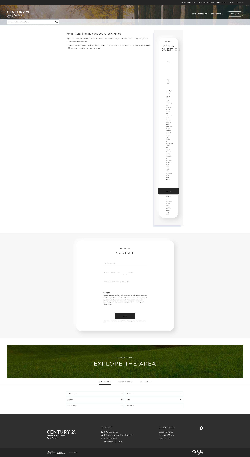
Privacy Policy (107, 304)
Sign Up (240, 2)
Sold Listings (72, 394)
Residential (130, 405)
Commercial (131, 394)
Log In (233, 2)
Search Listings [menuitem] (199, 14)
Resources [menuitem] (216, 14)
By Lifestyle (145, 382)
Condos (70, 399)
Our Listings (105, 382)
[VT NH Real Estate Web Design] (197, 452)
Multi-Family (72, 405)
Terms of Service (142, 321)
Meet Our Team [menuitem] (166, 435)
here (102, 45)
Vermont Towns (125, 382)
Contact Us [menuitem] (164, 438)
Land (128, 399)
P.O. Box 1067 (113, 440)
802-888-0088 (189, 2)
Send (169, 191)
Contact (235, 14)
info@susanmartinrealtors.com (213, 2)
